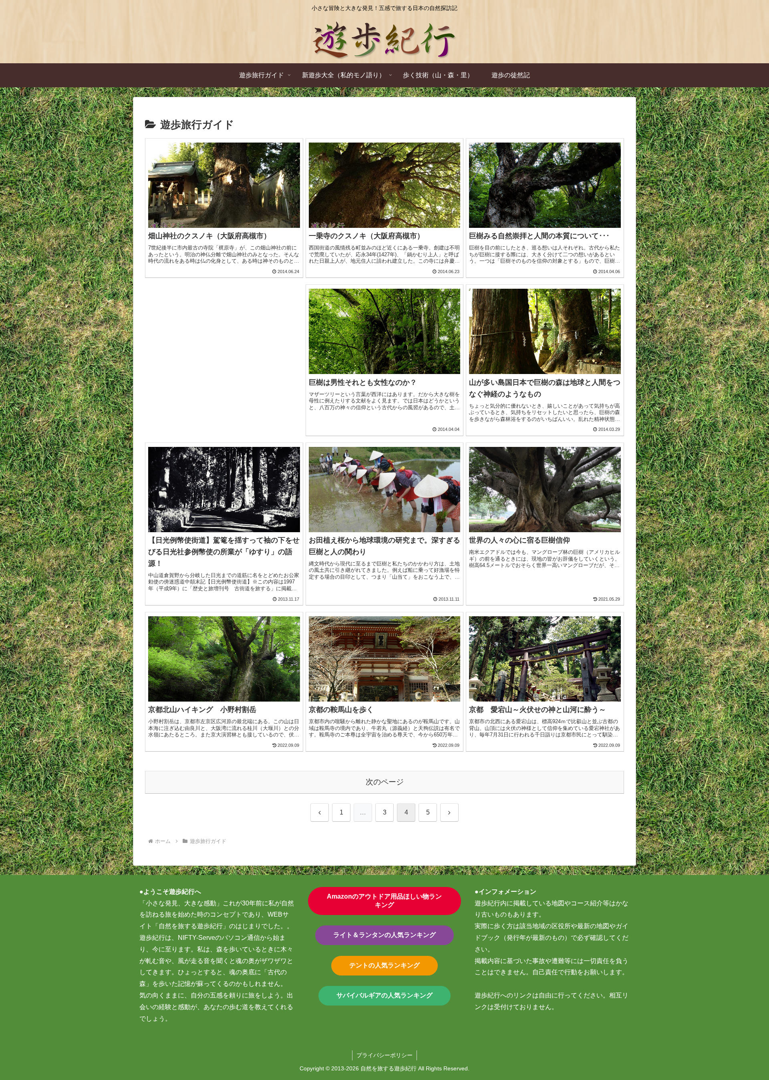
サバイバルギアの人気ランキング (384, 995)
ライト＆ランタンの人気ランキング (384, 934)
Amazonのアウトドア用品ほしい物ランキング (384, 900)
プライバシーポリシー (384, 1055)
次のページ (385, 782)
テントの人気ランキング (384, 965)
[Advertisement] (224, 350)
